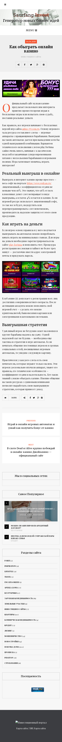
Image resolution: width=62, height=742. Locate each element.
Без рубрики (16, 530)
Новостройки (11, 641)
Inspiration (10, 566)
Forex (7, 560)
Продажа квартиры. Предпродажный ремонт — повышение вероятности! (31, 510)
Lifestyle (8, 571)
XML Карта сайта (37, 728)
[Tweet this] (31, 64)
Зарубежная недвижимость (18, 598)
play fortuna (15, 244)
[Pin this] (44, 64)
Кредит (14, 541)
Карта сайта (22, 728)
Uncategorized (11, 582)
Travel (7, 577)
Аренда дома (26, 515)
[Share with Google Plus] (37, 64)
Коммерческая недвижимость (20, 620)
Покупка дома (11, 647)
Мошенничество (13, 636)
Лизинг (8, 631)
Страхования (11, 663)
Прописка (9, 652)
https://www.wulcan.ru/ (39, 183)
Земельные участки (14, 604)
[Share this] (24, 64)
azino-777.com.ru (30, 128)
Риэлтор (8, 657)
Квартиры (37, 515)
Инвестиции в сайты (31, 57)
